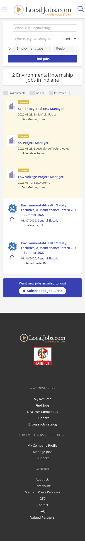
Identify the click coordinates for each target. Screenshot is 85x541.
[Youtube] (47, 374)
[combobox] (45, 28)
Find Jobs (42, 405)
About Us (42, 479)
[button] (10, 48)
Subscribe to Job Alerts (45, 291)
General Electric (47, 220)
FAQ (42, 511)
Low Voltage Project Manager (40, 177)
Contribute (42, 486)
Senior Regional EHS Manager (41, 108)
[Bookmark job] (12, 218)
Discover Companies (42, 411)
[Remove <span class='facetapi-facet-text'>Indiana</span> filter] (33, 93)
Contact (42, 505)
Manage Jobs (42, 452)
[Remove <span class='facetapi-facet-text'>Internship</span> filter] (51, 93)
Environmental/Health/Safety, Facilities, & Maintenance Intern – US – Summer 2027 (49, 210)
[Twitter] (32, 374)
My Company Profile (42, 445)
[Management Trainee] (12, 106)
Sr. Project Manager (33, 143)
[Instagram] (54, 374)
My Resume (42, 399)
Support (42, 418)
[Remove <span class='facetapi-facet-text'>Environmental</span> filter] (6, 93)
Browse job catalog (42, 424)
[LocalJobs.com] (42, 9)
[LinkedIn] (39, 374)
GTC (42, 498)
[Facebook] (24, 374)
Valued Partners (42, 517)
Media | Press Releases (42, 492)
